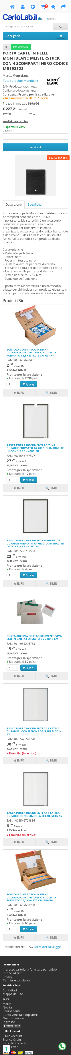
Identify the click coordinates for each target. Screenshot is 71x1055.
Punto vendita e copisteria (20, 1015)
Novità (7, 1007)
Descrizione (14, 204)
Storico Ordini (12, 1040)
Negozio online (13, 1018)
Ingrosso (9, 1022)
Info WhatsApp (21, 46)
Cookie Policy (13, 1025)
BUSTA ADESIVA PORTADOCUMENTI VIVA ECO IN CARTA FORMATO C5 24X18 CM (34, 637)
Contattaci (10, 990)
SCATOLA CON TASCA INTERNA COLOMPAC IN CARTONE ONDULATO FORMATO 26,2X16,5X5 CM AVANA (31, 897)
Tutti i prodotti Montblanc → (23, 81)
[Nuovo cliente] (33, 7)
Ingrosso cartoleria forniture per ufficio (30, 969)
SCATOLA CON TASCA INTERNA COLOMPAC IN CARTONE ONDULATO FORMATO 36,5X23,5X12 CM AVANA (31, 352)
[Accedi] (23, 7)
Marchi (7, 1004)
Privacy (7, 977)
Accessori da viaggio (48, 947)
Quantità (7, 130)
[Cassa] (63, 7)
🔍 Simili (51, 937)
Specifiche (34, 204)
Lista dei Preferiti (14, 1043)
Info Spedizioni (13, 973)
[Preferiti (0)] (53, 7)
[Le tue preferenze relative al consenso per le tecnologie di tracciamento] (6, 1048)
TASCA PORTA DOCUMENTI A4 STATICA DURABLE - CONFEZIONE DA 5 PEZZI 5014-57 (35, 731)
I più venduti (11, 1011)
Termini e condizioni (16, 980)
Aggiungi (35, 147)
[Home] (12, 7)
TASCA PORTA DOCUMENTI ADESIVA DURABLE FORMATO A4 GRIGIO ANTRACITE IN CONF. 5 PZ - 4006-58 (35, 448)
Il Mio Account (12, 1036)
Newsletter (10, 1047)
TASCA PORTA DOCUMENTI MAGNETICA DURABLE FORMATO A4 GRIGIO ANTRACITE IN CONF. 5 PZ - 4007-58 (35, 543)
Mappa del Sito (13, 994)
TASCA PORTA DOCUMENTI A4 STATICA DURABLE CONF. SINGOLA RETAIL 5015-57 (34, 814)
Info (20, 937)
